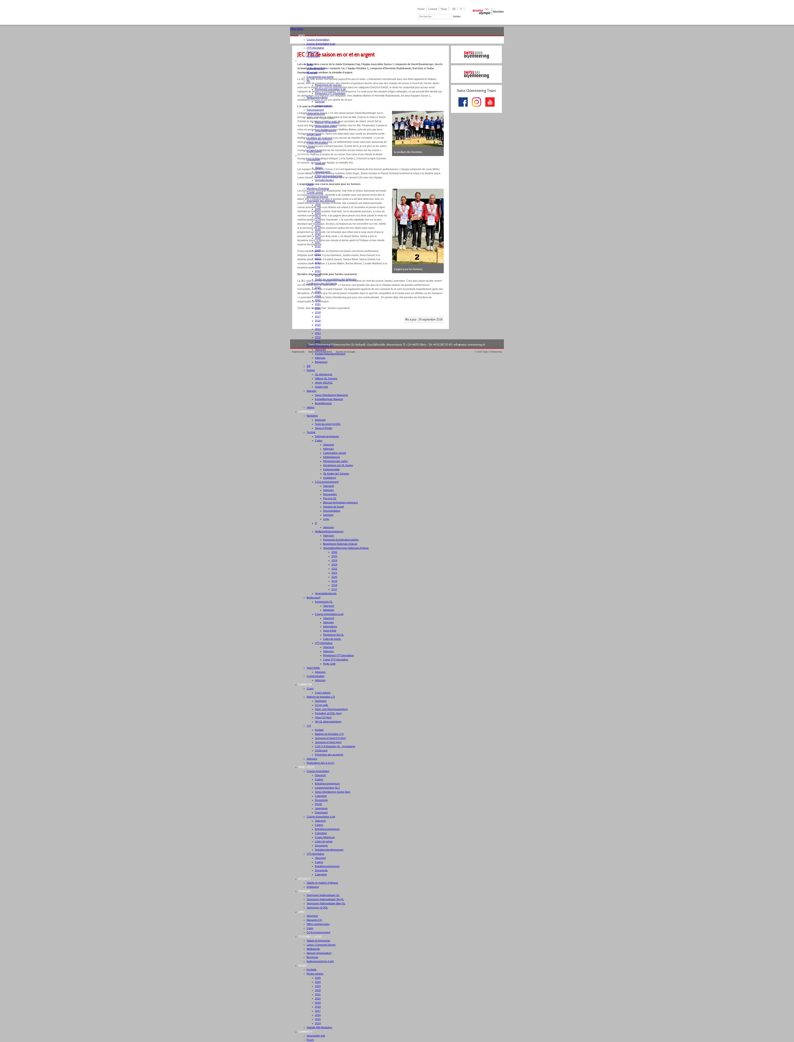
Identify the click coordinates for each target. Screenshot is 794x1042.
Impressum (298, 352)
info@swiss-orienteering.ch (469, 344)
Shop (444, 9)
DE (454, 9)
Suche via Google (345, 352)
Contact (432, 9)
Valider (457, 16)
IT (461, 9)
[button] (302, 35)
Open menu (296, 28)
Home (421, 9)
